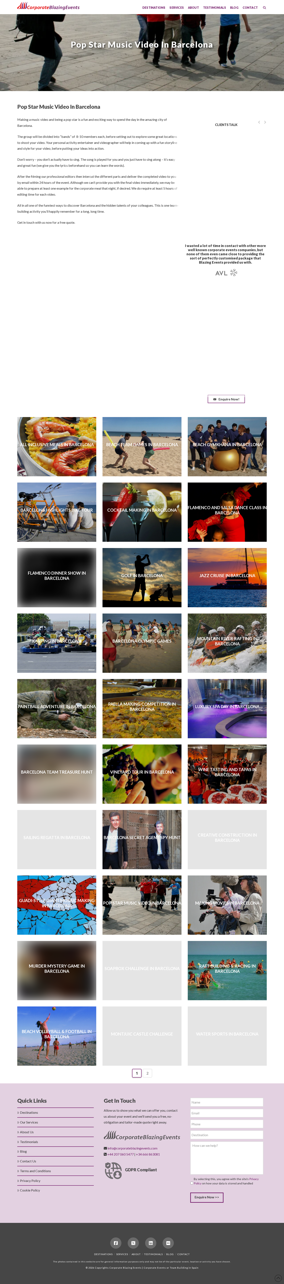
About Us (27, 1132)
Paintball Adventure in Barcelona (57, 706)
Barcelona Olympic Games (142, 640)
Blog (23, 1151)
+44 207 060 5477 (120, 1154)
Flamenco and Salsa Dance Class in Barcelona (227, 510)
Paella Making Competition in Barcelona (142, 706)
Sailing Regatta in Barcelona (56, 837)
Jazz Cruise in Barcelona (227, 575)
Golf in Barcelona (142, 575)
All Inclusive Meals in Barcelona (57, 444)
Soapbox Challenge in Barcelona (142, 968)
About (136, 1254)
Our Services (29, 1122)
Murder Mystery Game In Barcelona (57, 968)
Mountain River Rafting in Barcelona (227, 641)
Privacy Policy (30, 1181)
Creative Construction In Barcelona (227, 837)
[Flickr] (168, 1243)
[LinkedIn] (150, 1243)
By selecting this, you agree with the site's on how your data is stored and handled (226, 1181)
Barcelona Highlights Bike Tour (57, 509)
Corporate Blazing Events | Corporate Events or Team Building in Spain (154, 1267)
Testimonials (29, 1142)
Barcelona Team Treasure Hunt (57, 771)
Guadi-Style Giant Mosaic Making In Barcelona (57, 903)
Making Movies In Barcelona (227, 902)
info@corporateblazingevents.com (132, 1148)
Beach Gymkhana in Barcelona (227, 444)
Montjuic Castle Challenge (142, 1033)
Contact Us (28, 1161)
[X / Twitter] (133, 1243)
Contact (183, 1254)
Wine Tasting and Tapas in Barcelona (227, 772)
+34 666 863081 (148, 1154)
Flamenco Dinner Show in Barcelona (57, 575)
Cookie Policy (30, 1190)
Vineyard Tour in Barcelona (142, 771)
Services (122, 1254)
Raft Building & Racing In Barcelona (227, 968)
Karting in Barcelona (56, 640)
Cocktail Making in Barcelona (142, 509)
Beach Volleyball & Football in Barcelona (57, 1034)
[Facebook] (115, 1243)
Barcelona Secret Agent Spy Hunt (142, 837)
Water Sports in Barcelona (227, 1033)
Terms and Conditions (35, 1171)
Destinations (29, 1112)
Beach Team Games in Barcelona (142, 444)
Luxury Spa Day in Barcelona (227, 706)
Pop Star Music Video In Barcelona (142, 902)
